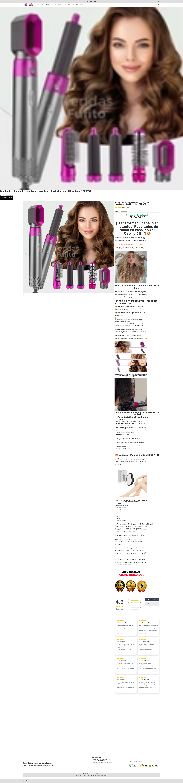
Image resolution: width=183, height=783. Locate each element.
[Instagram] (24, 781)
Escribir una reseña (152, 599)
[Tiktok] (26, 781)
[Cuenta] (155, 4)
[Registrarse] (76, 758)
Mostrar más (120, 633)
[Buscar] (152, 4)
